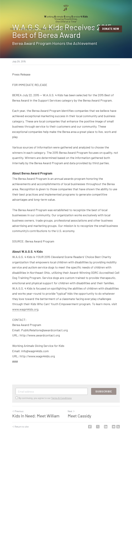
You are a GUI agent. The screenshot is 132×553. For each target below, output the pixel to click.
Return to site (22, 426)
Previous (19, 411)
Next (70, 411)
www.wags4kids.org (25, 309)
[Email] (113, 426)
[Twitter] (98, 426)
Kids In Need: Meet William (35, 415)
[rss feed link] (118, 426)
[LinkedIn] (105, 426)
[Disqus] (66, 489)
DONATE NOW (110, 28)
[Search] (94, 29)
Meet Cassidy (79, 415)
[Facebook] (90, 426)
